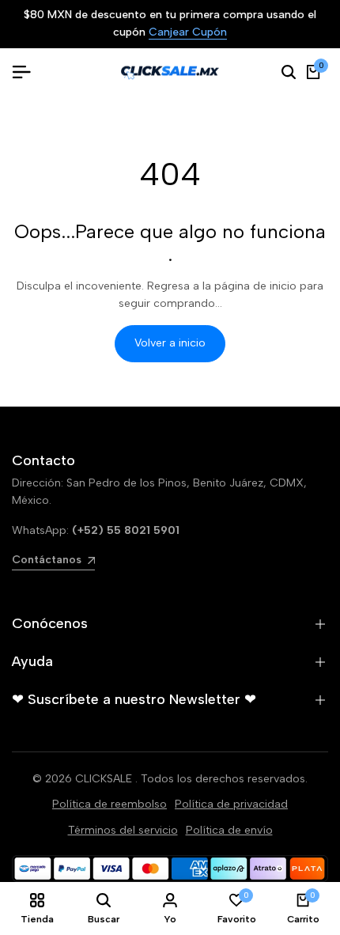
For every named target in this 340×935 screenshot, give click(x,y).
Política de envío (229, 830)
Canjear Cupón (179, 33)
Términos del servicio (123, 830)
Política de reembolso (109, 804)
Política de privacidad (231, 804)
